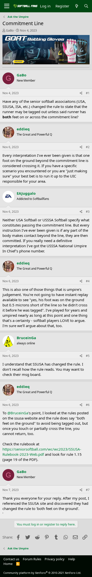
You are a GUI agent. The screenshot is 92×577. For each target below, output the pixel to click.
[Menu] (7, 6)
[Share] (81, 93)
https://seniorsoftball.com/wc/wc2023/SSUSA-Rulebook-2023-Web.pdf (41, 452)
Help (71, 559)
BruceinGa (26, 337)
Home (8, 563)
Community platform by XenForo (42, 573)
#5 (88, 356)
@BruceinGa (17, 412)
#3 (88, 212)
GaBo (10, 30)
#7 (88, 490)
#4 (88, 281)
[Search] (86, 6)
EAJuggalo (26, 193)
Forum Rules (32, 559)
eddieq (23, 128)
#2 (88, 147)
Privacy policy (55, 559)
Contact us (11, 559)
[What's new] (76, 6)
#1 (88, 93)
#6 (88, 405)
